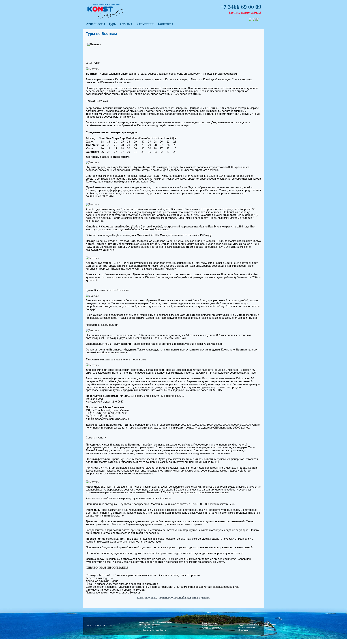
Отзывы (126, 24)
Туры (112, 24)
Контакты (165, 24)
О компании (145, 24)
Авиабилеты (95, 24)
